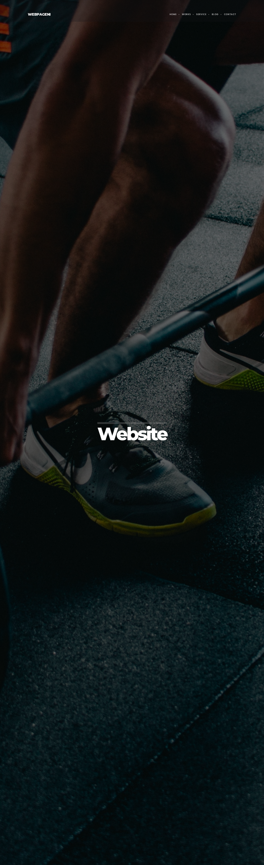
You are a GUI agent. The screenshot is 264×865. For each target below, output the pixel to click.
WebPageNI (39, 14)
